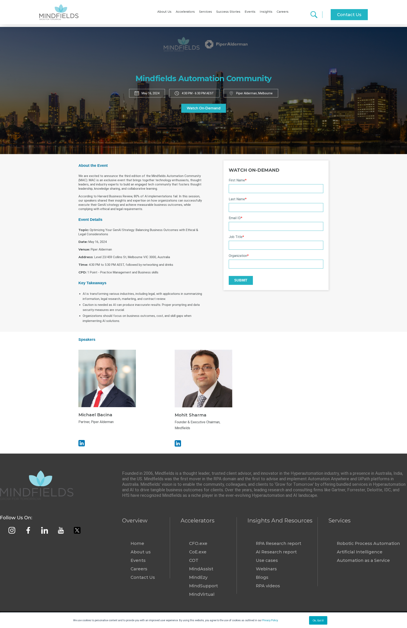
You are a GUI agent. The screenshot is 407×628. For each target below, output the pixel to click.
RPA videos (268, 585)
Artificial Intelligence (359, 551)
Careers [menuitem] (283, 12)
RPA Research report (278, 543)
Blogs (262, 577)
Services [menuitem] (205, 12)
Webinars (266, 568)
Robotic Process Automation (368, 543)
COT (193, 560)
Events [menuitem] (250, 12)
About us (141, 551)
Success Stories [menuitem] (228, 12)
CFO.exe (198, 543)
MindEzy (198, 577)
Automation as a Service (363, 560)
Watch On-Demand (203, 108)
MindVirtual (202, 594)
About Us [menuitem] (164, 12)
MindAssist (201, 568)
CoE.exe (197, 551)
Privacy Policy (270, 620)
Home (137, 543)
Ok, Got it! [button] (318, 620)
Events (138, 560)
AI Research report (276, 551)
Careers (139, 568)
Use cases (267, 560)
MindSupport (203, 585)
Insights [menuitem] (266, 12)
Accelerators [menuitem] (185, 12)
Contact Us (349, 14)
